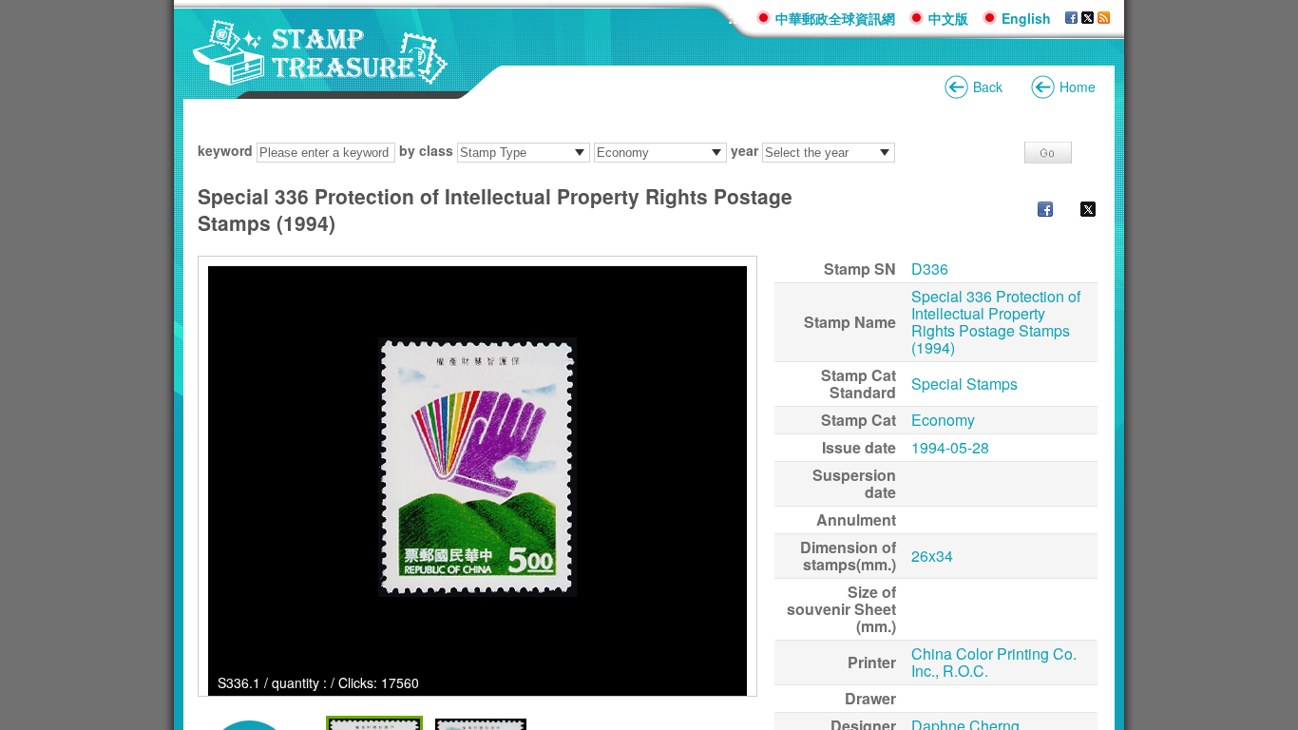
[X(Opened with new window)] (1087, 18)
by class (426, 150)
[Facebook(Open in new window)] (1036, 211)
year (744, 150)
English (1026, 18)
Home (1077, 86)
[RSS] (1104, 18)
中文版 (948, 18)
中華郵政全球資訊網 (835, 18)
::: (735, 18)
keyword (225, 150)
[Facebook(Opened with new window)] (1071, 18)
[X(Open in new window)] (1078, 211)
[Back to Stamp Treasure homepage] (321, 75)
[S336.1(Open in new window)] (477, 467)
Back (987, 86)
